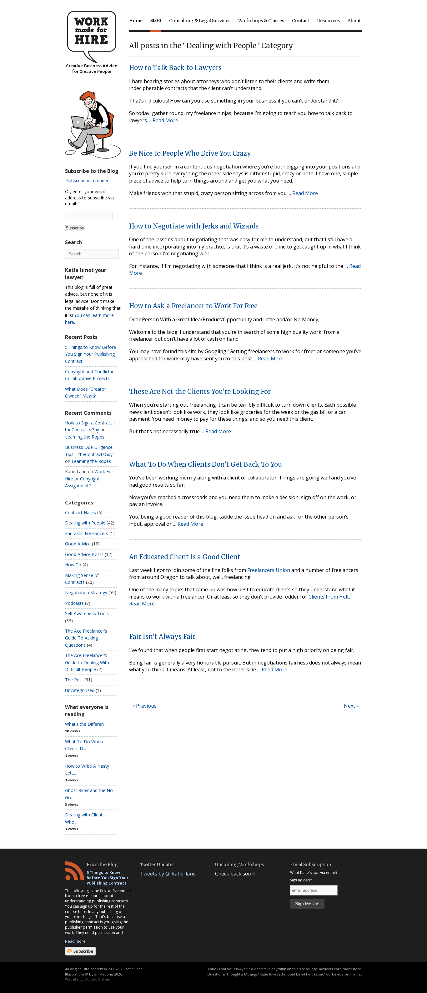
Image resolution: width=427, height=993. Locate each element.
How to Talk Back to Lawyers (175, 68)
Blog (155, 20)
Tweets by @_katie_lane (168, 873)
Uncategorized (79, 690)
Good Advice (78, 544)
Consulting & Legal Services (199, 20)
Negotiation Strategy (86, 592)
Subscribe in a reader (87, 180)
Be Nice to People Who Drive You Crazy (190, 153)
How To (73, 565)
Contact (300, 20)
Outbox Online (96, 979)
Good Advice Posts (84, 554)
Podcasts (74, 603)
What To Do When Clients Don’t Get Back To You (205, 464)
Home (136, 20)
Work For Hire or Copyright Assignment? (89, 479)
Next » (351, 705)
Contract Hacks (80, 512)
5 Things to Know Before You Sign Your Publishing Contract (90, 354)
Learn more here (346, 968)
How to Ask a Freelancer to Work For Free (193, 306)
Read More (165, 120)
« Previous (144, 705)
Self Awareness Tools (87, 613)
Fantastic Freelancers (86, 533)
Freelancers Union (268, 570)
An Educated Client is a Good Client (184, 557)
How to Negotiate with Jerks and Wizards (194, 226)
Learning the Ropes (84, 437)
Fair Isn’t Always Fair (162, 636)
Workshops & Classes (261, 20)
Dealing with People (85, 523)
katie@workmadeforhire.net (338, 974)
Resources (328, 20)
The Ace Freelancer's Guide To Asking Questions (86, 638)
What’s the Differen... (86, 724)
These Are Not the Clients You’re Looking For (200, 391)
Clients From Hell (328, 596)
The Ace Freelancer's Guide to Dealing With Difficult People (87, 662)
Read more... (76, 941)
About (354, 20)
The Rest (74, 680)
